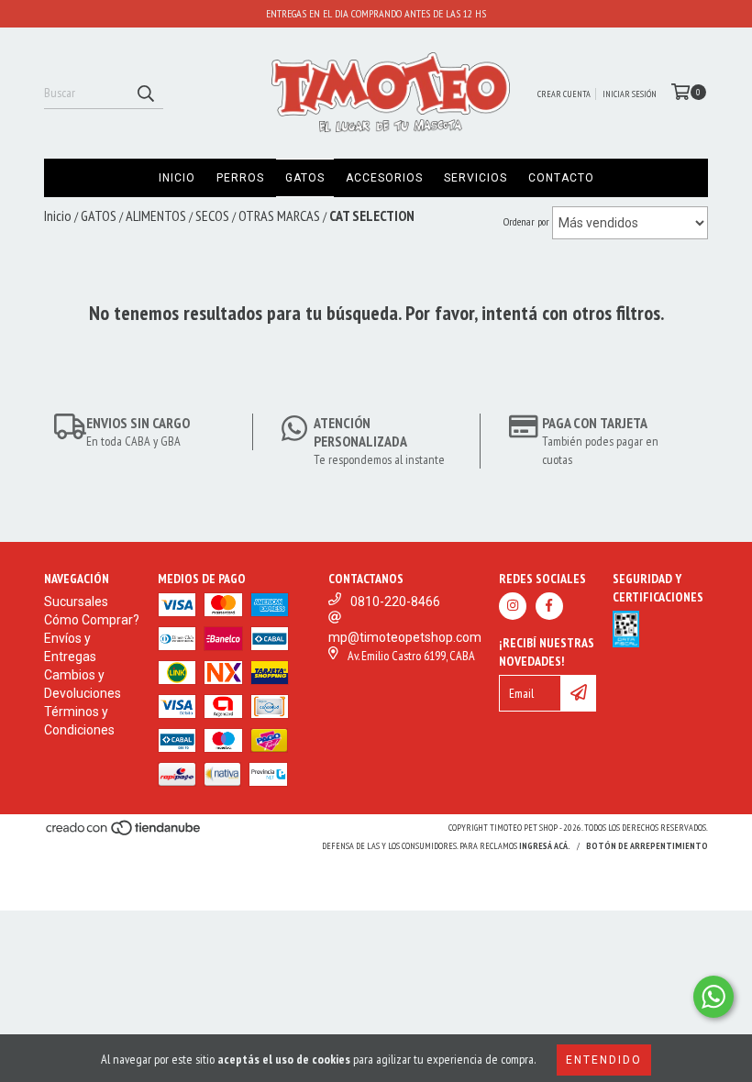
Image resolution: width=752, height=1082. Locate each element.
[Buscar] (145, 92)
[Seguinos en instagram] (512, 606)
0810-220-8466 (395, 601)
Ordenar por (526, 221)
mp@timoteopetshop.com (404, 637)
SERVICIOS (475, 177)
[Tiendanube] (124, 833)
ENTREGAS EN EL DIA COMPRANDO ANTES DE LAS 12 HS (376, 13)
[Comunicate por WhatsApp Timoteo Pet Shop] (713, 997)
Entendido (604, 1060)
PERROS (240, 177)
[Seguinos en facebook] (549, 606)
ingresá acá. (544, 846)
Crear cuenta (564, 94)
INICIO (177, 177)
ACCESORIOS (384, 177)
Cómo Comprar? (91, 620)
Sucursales (76, 601)
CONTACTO (561, 177)
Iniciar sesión (630, 94)
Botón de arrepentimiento (647, 846)
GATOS (305, 177)
